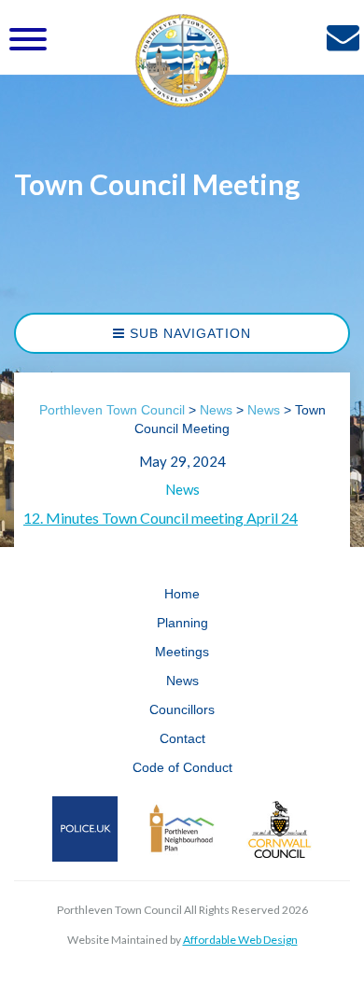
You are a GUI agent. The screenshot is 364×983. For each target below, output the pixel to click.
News (182, 489)
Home (182, 593)
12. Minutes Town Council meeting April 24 (160, 518)
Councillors (182, 709)
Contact (182, 738)
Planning (182, 622)
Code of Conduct (182, 767)
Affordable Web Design (240, 940)
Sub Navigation (188, 333)
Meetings (182, 651)
